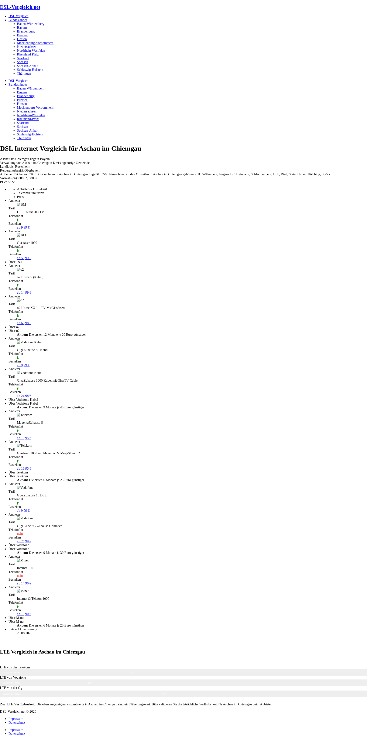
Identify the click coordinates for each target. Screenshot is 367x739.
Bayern (22, 27)
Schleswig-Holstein (30, 69)
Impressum (15, 719)
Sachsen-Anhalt (27, 66)
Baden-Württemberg (30, 24)
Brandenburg (26, 31)
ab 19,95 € (24, 438)
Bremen (22, 35)
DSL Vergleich (18, 16)
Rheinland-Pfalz (28, 54)
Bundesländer (17, 20)
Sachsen (22, 62)
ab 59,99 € (24, 258)
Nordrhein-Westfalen (31, 50)
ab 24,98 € (24, 396)
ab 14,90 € (24, 583)
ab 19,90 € (24, 614)
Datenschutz (16, 722)
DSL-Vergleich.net (20, 7)
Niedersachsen (27, 46)
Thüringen (24, 73)
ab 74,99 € (24, 541)
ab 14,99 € (24, 292)
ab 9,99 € (23, 227)
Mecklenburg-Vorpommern (35, 43)
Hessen (22, 39)
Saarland (23, 58)
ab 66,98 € (24, 323)
